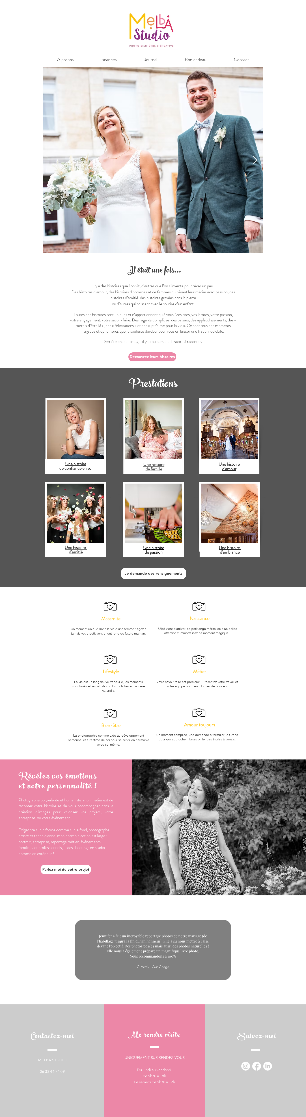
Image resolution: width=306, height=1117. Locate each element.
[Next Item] (255, 160)
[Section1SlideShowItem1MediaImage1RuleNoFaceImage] (147, 993)
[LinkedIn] (267, 1066)
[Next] (288, 950)
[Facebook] (256, 1066)
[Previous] (18, 950)
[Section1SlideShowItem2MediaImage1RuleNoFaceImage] (153, 993)
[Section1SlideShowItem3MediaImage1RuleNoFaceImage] (158, 993)
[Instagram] (245, 1066)
